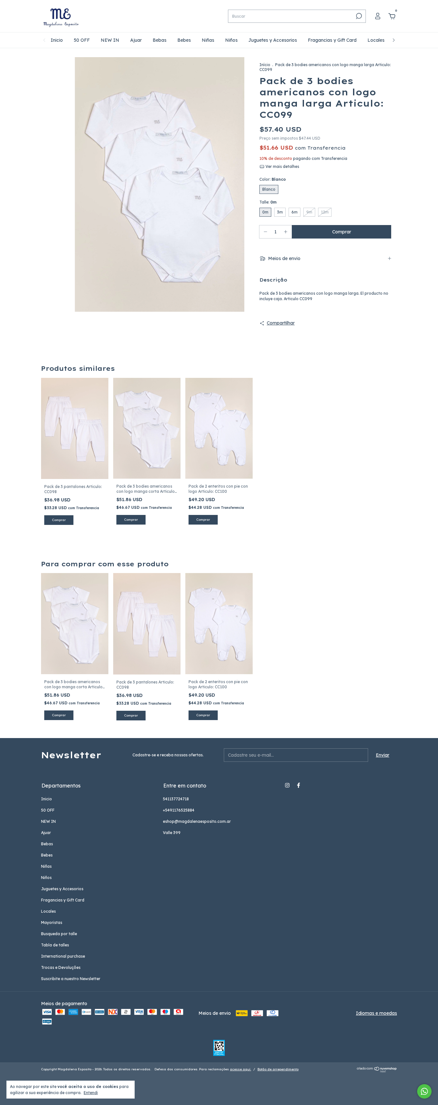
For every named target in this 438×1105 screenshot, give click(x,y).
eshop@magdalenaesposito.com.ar (197, 821)
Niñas (208, 40)
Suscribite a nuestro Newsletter (70, 978)
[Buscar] (358, 16)
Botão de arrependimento (278, 1069)
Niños (231, 40)
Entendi (91, 1092)
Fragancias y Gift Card (332, 40)
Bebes (184, 40)
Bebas (159, 40)
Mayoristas (51, 922)
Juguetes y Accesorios (272, 40)
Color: (272, 179)
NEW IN (110, 40)
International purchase (63, 956)
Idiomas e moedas (376, 1013)
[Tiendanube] (377, 1071)
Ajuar (136, 40)
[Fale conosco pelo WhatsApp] (424, 1091)
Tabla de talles (55, 945)
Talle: (267, 202)
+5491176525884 (178, 810)
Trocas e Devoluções (60, 967)
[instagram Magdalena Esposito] (287, 785)
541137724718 (176, 798)
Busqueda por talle (59, 933)
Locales (375, 40)
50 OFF (82, 40)
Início (264, 64)
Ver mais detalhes (282, 166)
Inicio (57, 40)
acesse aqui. (240, 1069)
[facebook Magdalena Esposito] (298, 785)
